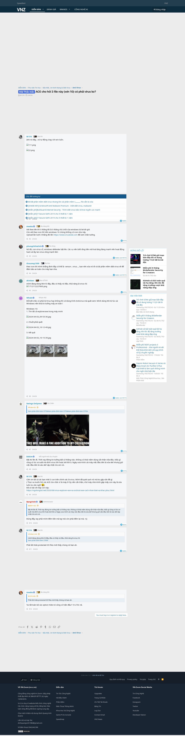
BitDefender (140, 325)
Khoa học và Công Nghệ (65, 710)
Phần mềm (60, 702)
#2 (30, 239)
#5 (30, 290)
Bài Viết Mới (136, 295)
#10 (30, 523)
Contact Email (99, 715)
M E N (22, 95)
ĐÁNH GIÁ (51, 9)
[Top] (158, 679)
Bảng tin (97, 706)
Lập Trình (139, 341)
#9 (30, 495)
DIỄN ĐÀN (36, 9)
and (120, 258)
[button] (43, 9)
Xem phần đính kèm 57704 (38, 411)
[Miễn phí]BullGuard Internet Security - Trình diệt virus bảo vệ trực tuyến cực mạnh (64, 209)
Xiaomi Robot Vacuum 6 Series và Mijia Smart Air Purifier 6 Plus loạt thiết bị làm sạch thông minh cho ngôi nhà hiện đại (150, 367)
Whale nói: (32, 407)
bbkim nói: (32, 505)
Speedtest (21, 3)
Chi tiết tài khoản (101, 702)
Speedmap (60, 719)
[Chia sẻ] (27, 219)
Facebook (136, 698)
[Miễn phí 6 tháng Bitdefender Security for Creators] (133, 318)
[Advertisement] (92, 31)
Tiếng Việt (36, 680)
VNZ (166, 3)
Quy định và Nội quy (117, 679)
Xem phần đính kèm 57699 (38, 540)
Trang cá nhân (99, 698)
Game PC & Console (63, 715)
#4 (30, 273)
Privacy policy (132, 679)
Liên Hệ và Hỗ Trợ (98, 675)
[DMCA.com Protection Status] (24, 732)
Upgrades (98, 693)
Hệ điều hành (61, 698)
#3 (30, 256)
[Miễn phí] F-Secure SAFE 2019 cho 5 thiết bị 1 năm (50, 214)
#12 (30, 609)
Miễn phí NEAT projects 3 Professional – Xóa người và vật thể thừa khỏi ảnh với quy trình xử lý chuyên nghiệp (150, 348)
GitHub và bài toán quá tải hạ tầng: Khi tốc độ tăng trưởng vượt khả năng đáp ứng (149, 331)
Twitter (135, 706)
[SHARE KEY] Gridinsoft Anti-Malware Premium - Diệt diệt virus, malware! (59, 205)
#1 (30, 219)
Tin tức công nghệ (63, 693)
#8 (30, 469)
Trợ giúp (143, 679)
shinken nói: (32, 534)
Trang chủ (152, 679)
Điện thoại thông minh (65, 706)
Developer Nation (139, 715)
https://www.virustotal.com (65, 234)
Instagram (136, 702)
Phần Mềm (140, 360)
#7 (30, 449)
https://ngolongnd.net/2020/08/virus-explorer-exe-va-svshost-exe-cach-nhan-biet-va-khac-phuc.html (70, 490)
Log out (97, 710)
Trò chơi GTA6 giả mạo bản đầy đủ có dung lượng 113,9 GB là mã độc (149, 302)
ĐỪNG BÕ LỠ (136, 250)
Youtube (136, 710)
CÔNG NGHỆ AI (81, 9)
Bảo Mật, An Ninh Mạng (145, 312)
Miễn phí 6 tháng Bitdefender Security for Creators (149, 316)
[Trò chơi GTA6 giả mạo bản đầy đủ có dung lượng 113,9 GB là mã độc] (133, 302)
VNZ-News (98, 719)
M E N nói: (32, 596)
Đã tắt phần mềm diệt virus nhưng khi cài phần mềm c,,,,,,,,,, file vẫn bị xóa (60, 201)
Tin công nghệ (138, 693)
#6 (30, 396)
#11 (30, 549)
